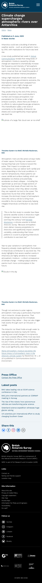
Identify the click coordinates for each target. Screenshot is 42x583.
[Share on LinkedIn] (18, 430)
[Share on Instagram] (13, 430)
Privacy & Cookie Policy (10, 493)
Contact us (5, 473)
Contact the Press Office (12, 377)
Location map (6, 478)
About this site (7, 490)
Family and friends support (11, 476)
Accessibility (6, 506)
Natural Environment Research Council (18, 458)
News (9, 30)
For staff (4, 508)
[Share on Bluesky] (3, 430)
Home (4, 30)
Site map (5, 498)
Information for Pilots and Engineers (14, 503)
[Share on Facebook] (8, 430)
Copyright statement (9, 495)
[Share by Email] (23, 430)
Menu (38, 4)
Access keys (6, 500)
